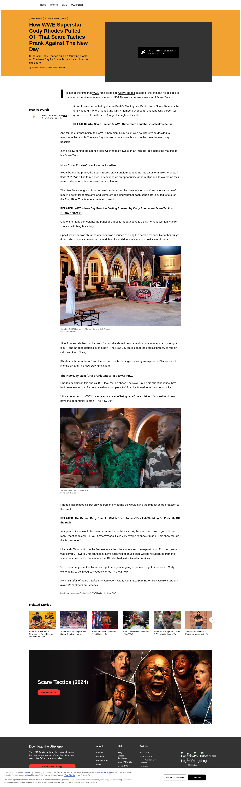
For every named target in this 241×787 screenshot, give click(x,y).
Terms (59, 772)
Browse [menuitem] (54, 5)
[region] (120, 777)
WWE (95, 92)
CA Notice (144, 766)
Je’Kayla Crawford (38, 68)
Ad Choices (145, 752)
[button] (212, 620)
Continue (197, 777)
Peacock (57, 118)
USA (33, 5)
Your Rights (69, 775)
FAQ (120, 752)
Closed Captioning (122, 757)
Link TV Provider (125, 762)
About (98, 764)
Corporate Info (102, 760)
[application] (158, 52)
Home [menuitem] (43, 5)
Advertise (100, 756)
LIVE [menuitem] (64, 5)
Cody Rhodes (126, 92)
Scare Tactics (89, 580)
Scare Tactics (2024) (83, 593)
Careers (99, 752)
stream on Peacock (86, 585)
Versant (26, 772)
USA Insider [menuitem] (77, 5)
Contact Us (123, 766)
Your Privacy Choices (148, 761)
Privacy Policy (146, 756)
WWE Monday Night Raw (101, 593)
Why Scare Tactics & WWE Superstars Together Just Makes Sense (130, 124)
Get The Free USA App (52, 767)
